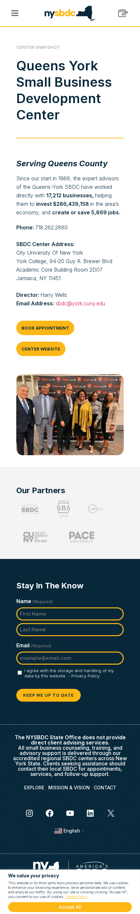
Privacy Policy (85, 675)
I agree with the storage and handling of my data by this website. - (69, 673)
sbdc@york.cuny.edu (80, 303)
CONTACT (105, 787)
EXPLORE (34, 787)
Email (33, 645)
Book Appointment (45, 328)
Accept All (70, 907)
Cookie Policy (76, 896)
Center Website (40, 348)
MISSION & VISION (69, 787)
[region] (70, 891)
